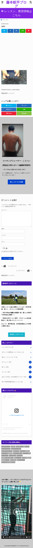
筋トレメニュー (20, 460)
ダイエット (6, 362)
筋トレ (5, 367)
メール (3, 235)
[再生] (3, 537)
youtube (13, 446)
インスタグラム (7, 347)
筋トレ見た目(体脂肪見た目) (8, 462)
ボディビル (19, 455)
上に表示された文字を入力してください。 (12, 251)
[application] (16, 512)
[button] (16, 512)
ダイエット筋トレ (18, 453)
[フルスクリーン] (29, 537)
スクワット (16, 451)
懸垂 (30, 457)
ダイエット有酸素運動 (7, 453)
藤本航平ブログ (16, 4)
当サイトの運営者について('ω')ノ (13, 352)
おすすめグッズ (19, 446)
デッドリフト (5, 455)
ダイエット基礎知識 (24, 451)
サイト (3, 241)
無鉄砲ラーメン (5, 460)
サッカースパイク (6, 448)
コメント (4, 210)
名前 (2, 228)
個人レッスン (18, 457)
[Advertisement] (16, 51)
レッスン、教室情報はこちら (18, 13)
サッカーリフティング (7, 451)
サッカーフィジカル (16, 448)
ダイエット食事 (26, 453)
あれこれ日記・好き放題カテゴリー (14, 377)
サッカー (6, 372)
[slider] (15, 537)
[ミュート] (27, 537)
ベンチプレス (12, 455)
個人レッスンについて (9, 357)
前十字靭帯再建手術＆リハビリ (12, 381)
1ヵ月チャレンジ (6, 446)
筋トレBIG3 (13, 460)
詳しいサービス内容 (16, 182)
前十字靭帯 (24, 457)
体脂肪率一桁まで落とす (7, 457)
